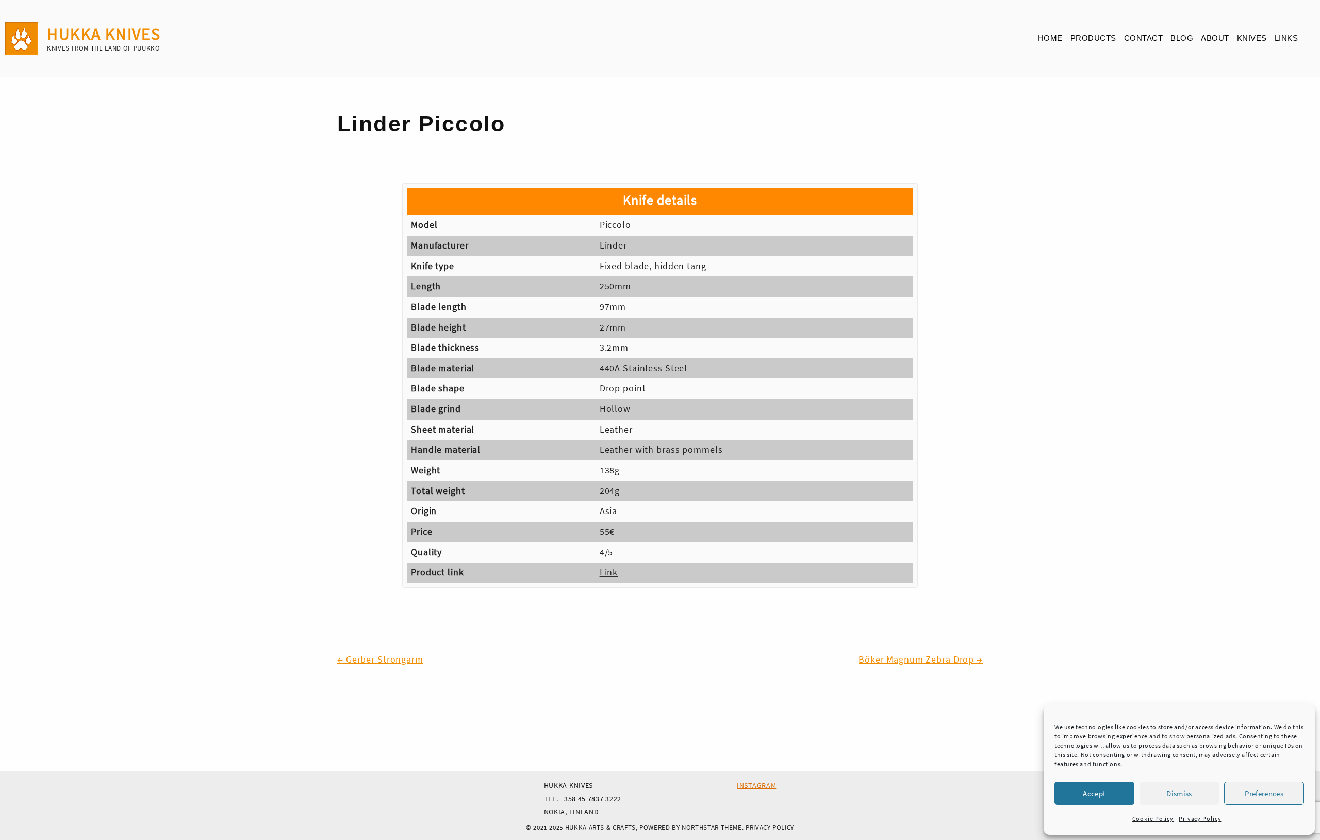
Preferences (1264, 793)
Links (1286, 38)
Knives (1252, 38)
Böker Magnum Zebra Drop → (921, 659)
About (1215, 38)
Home (1050, 38)
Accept (1094, 793)
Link (609, 572)
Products (1093, 38)
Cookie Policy (1153, 818)
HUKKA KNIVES (103, 34)
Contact (1143, 38)
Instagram (756, 785)
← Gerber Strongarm (380, 659)
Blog (1181, 38)
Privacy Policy (1200, 818)
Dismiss (1179, 793)
